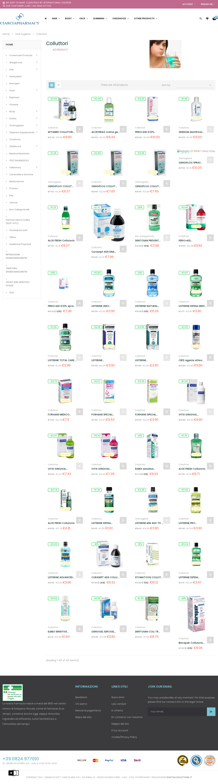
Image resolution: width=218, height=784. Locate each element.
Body (12, 111)
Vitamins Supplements (21, 132)
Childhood (15, 146)
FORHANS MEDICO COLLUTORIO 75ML (59, 414)
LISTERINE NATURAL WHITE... (146, 306)
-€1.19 (183, 435)
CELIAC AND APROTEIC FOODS (18, 283)
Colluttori (53, 127)
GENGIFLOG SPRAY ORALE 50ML (190, 162)
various (13, 202)
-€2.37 (96, 381)
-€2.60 (96, 272)
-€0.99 (97, 153)
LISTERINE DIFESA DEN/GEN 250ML (188, 577)
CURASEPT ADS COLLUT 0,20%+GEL (105, 577)
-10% (139, 272)
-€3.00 (140, 381)
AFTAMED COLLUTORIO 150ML (61, 132)
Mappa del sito (120, 723)
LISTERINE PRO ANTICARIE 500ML (189, 523)
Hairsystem (15, 76)
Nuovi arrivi (118, 697)
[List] (58, 85)
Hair (11, 69)
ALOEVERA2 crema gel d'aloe (105, 132)
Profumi (13, 188)
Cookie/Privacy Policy (124, 737)
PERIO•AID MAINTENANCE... (188, 240)
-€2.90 (184, 327)
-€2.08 (184, 207)
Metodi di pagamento (88, 710)
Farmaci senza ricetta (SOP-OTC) (18, 221)
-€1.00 (53, 327)
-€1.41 (96, 207)
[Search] (200, 18)
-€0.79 (53, 381)
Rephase (14, 97)
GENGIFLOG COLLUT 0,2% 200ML (147, 186)
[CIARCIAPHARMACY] (20, 18)
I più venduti (119, 704)
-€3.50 (53, 98)
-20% (139, 207)
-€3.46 (97, 98)
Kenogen (14, 83)
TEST (11, 292)
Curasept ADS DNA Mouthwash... (102, 252)
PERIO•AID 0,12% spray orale (61, 306)
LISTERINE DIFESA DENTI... (101, 523)
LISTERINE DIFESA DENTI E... (192, 306)
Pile (11, 195)
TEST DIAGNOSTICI (19, 160)
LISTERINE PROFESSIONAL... (100, 360)
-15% (139, 544)
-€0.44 (184, 544)
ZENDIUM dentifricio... (191, 132)
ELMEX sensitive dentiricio (144, 469)
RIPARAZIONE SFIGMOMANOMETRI (16, 256)
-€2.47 (53, 435)
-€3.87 (184, 272)
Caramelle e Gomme (21, 174)
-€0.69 (53, 598)
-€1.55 (140, 598)
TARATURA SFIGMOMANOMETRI (16, 270)
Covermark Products (20, 55)
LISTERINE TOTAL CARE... (62, 360)
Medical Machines (19, 153)
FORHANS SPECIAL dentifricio (102, 414)
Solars (12, 118)
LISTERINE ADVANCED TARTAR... (60, 577)
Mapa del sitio (83, 717)
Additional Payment (20, 244)
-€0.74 (53, 489)
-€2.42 (96, 435)
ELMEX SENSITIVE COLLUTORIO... (57, 631)
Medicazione (16, 181)
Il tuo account (120, 730)
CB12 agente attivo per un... (190, 360)
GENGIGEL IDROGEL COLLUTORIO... (102, 631)
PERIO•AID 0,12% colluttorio (144, 132)
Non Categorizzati (19, 209)
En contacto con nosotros (127, 717)
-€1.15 (183, 153)
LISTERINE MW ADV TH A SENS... (149, 523)
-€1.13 (53, 207)
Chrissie (13, 104)
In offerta (117, 710)
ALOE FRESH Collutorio (61, 240)
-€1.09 (183, 98)
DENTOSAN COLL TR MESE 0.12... (146, 631)
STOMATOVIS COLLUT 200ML (148, 577)
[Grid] (52, 85)
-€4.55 (140, 489)
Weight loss (15, 62)
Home (9, 44)
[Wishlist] (207, 18)
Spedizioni (81, 697)
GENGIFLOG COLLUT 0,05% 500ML (60, 186)
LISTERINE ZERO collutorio (100, 306)
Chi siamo (81, 704)
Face (12, 90)
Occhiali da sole (18, 230)
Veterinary (15, 167)
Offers (12, 237)
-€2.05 (96, 327)
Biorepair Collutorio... (192, 643)
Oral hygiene (16, 125)
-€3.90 (140, 98)
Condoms (14, 139)
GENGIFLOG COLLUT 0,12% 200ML (103, 186)
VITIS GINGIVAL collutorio (188, 414)
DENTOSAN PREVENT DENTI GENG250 (147, 240)
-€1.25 (53, 153)
